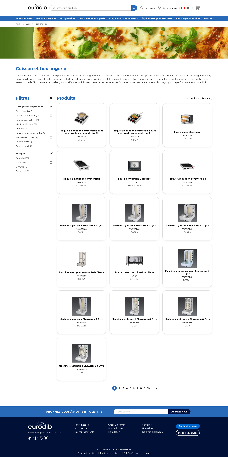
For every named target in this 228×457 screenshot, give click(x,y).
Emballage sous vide (188, 18)
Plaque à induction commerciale (81, 179)
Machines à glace (46, 18)
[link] (147, 8)
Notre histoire (81, 425)
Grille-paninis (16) (24, 111)
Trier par (206, 98)
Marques (209, 18)
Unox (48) (21, 162)
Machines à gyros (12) (26, 124)
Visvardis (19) (22, 167)
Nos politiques (115, 428)
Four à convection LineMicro (134, 179)
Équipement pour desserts (157, 18)
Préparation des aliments (123, 18)
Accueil (19, 24)
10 (148, 388)
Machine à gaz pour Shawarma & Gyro (81, 225)
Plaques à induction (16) (27, 115)
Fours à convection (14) (27, 120)
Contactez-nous (188, 426)
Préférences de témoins (139, 453)
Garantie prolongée (152, 432)
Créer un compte (117, 425)
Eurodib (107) (22, 158)
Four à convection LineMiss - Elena (134, 272)
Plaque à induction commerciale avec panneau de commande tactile (81, 131)
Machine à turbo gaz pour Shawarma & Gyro (187, 272)
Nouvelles (147, 428)
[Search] (134, 8)
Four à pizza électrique (187, 132)
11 (152, 388)
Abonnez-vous (179, 411)
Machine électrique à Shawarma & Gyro (134, 319)
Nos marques (81, 428)
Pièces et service (188, 433)
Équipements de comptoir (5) (31, 133)
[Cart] (197, 8)
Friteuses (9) (22, 128)
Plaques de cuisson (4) (27, 137)
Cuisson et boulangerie (92, 18)
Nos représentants (84, 432)
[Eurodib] (40, 430)
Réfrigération (67, 18)
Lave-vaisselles (23, 18)
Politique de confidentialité (112, 453)
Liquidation (114, 432)
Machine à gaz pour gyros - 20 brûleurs (81, 272)
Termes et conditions (87, 453)
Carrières (146, 425)
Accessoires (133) (24, 146)
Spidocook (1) (22, 171)
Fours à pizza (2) (24, 141)
